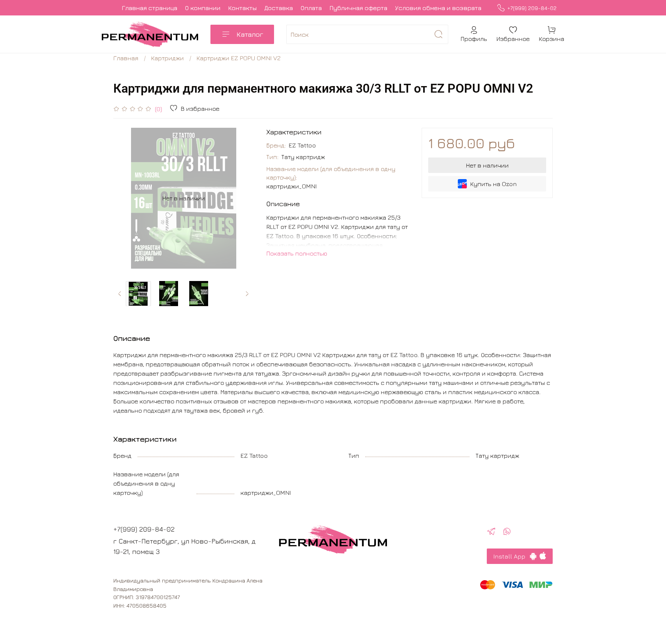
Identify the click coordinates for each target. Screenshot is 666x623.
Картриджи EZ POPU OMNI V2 (239, 57)
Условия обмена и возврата (438, 7)
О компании (202, 7)
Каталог (250, 34)
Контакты (242, 7)
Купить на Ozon (493, 183)
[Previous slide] (125, 198)
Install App (511, 556)
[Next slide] (241, 198)
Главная (125, 57)
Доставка (278, 7)
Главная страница (149, 7)
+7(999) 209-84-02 (532, 8)
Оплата (311, 7)
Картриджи (167, 57)
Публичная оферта (358, 7)
